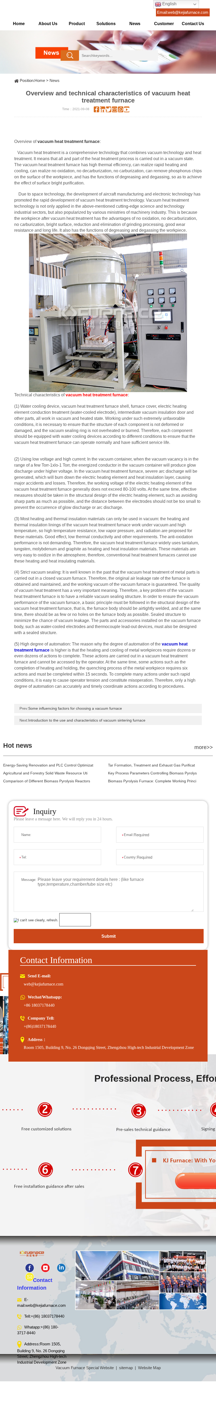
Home (19, 23)
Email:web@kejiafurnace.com (182, 12)
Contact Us (193, 23)
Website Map (149, 1367)
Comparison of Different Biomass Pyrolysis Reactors (46, 781)
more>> (203, 747)
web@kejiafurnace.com (43, 984)
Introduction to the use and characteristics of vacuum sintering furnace (86, 720)
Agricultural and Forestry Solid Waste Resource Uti (45, 773)
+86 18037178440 (39, 1005)
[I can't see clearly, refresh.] (36, 920)
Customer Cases (164, 25)
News (134, 23)
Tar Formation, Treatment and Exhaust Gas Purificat (151, 765)
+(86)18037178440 (40, 1026)
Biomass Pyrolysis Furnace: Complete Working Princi (152, 781)
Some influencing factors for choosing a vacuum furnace (75, 708)
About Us (47, 23)
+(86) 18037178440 (47, 1316)
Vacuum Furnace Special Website (85, 1367)
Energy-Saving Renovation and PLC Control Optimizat (48, 765)
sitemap (126, 1367)
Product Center (77, 25)
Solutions (106, 23)
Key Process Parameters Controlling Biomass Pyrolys (152, 773)
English (168, 4)
